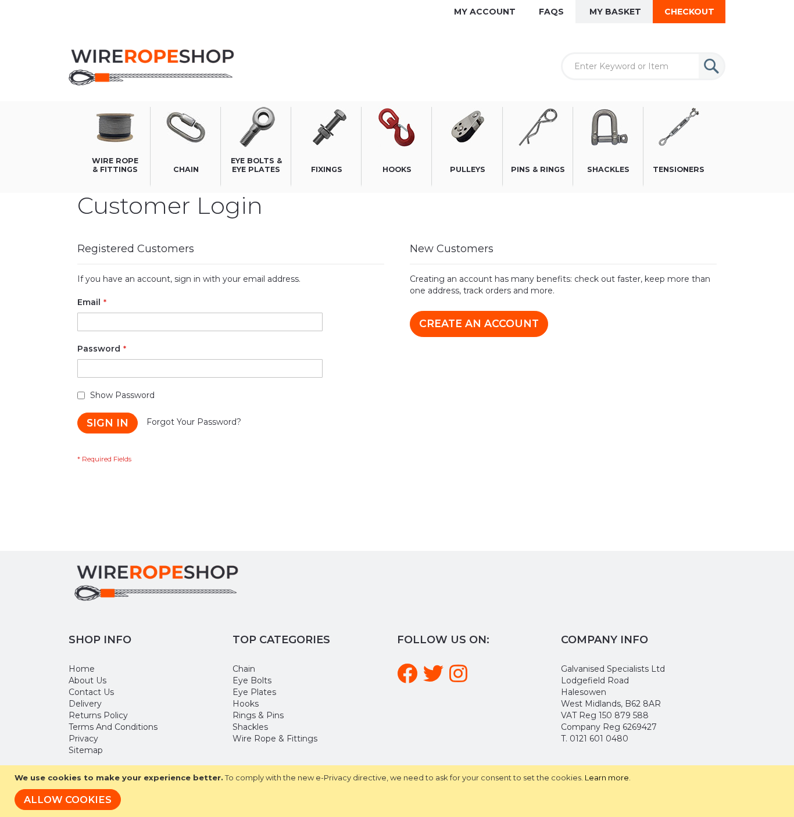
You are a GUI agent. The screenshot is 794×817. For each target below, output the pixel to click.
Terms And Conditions (113, 727)
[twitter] (435, 678)
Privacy (83, 738)
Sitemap (86, 750)
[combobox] (643, 66)
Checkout (689, 11)
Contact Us (91, 692)
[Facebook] (409, 678)
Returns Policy (98, 715)
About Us (87, 680)
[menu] (397, 147)
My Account (485, 11)
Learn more (607, 777)
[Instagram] (460, 678)
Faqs (551, 11)
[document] (398, 791)
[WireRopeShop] (154, 66)
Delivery (85, 703)
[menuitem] (115, 147)
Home (82, 669)
